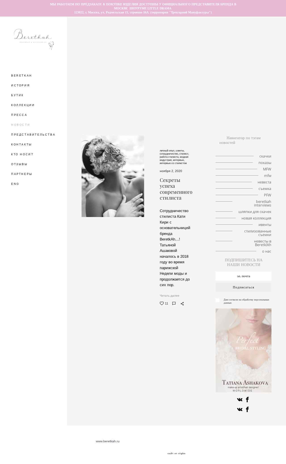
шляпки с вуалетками (130, 49)
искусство (111, 118)
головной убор (250, 38)
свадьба (206, 70)
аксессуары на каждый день (224, 81)
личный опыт (121, 75)
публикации (233, 86)
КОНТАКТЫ (21, 144)
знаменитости (260, 108)
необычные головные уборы (128, 38)
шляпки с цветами (95, 49)
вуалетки (218, 108)
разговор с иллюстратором (178, 32)
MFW (265, 59)
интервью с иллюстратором (204, 54)
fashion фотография (179, 75)
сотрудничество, (169, 153)
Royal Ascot (247, 59)
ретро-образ (222, 92)
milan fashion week (205, 49)
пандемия (154, 43)
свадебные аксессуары (99, 113)
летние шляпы (100, 32)
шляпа (236, 65)
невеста (224, 70)
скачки (229, 38)
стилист (162, 81)
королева (171, 54)
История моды (248, 92)
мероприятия (140, 81)
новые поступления (229, 118)
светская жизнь (113, 86)
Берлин (161, 38)
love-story (194, 38)
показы (236, 54)
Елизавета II (256, 54)
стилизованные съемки (152, 124)
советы (174, 92)
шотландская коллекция (162, 108)
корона (263, 49)
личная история (179, 43)
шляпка (213, 38)
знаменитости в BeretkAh (105, 81)
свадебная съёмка (181, 70)
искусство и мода (138, 118)
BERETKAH (21, 75)
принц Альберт (147, 75)
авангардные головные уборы (226, 32)
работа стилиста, (170, 156)
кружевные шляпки (238, 49)
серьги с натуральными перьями (137, 65)
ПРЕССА (19, 115)
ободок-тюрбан (142, 86)
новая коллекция (196, 118)
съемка (118, 92)
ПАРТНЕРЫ (22, 174)
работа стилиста (185, 81)
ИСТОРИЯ (20, 85)
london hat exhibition (97, 59)
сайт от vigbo (176, 453)
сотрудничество (245, 75)
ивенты (255, 118)
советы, (180, 150)
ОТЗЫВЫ (19, 164)
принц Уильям (197, 59)
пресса (93, 118)
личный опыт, (168, 150)
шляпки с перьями (211, 43)
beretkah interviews (262, 203)
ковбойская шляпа (212, 113)
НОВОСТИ (20, 124)
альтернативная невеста (250, 113)
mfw (170, 65)
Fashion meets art (116, 102)
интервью (89, 86)
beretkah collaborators (230, 102)
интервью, (179, 160)
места (177, 38)
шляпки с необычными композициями (130, 54)
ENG (15, 183)
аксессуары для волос (103, 43)
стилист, (184, 153)
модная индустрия (214, 75)
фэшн (134, 92)
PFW (138, 102)
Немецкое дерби (96, 97)
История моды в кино (245, 43)
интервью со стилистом (176, 86)
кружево (242, 70)
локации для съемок (210, 65)
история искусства (228, 97)
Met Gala (90, 54)
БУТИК (17, 95)
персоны (237, 108)
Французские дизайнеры (120, 108)
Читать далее (169, 295)
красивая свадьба (130, 70)
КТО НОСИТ (22, 154)
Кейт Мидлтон (128, 59)
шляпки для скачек (136, 113)
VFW (267, 65)
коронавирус (209, 86)
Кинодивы (133, 43)
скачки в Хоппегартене (132, 97)
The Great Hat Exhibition (134, 32)
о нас (214, 124)
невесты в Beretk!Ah (190, 124)
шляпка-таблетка (94, 65)
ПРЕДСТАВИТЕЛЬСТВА (33, 134)
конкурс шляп (198, 97)
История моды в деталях (162, 59)
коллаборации (197, 92)
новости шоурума (98, 70)
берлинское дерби (168, 97)
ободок (256, 81)
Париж (184, 65)
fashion (203, 102)
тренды (253, 65)
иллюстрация (196, 108)
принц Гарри (223, 59)
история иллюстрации (168, 49)
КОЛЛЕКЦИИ (23, 105)
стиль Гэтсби (154, 92)
